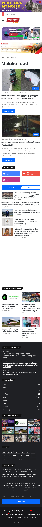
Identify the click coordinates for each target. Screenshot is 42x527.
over (4, 459)
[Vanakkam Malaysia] (13, 20)
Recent (30, 187)
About (13, 517)
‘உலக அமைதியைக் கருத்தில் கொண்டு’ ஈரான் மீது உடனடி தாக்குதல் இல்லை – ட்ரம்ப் (27, 211)
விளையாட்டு (6, 410)
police (14, 459)
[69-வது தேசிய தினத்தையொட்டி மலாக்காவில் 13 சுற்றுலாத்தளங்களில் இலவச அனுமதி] (8, 430)
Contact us (32, 517)
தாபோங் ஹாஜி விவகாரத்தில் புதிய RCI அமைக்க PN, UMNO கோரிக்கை (10, 306)
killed (20, 455)
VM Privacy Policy (22, 517)
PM (9, 459)
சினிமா (5, 403)
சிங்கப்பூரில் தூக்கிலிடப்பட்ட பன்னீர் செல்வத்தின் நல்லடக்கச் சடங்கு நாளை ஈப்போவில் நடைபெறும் (25, 221)
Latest (5, 384)
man (34, 455)
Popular (11, 187)
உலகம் (4, 397)
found (4, 455)
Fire (33, 452)
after (4, 452)
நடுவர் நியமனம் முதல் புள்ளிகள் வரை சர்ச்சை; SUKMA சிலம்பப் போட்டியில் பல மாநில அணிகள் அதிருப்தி (31, 307)
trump (26, 459)
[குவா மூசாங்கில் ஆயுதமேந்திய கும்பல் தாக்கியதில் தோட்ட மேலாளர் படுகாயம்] (8, 438)
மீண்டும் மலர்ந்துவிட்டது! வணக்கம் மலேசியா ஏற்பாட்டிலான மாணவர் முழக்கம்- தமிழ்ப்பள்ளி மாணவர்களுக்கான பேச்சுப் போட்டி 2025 (21, 203)
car (23, 452)
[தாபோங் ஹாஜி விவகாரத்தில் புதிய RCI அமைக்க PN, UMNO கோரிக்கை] (11, 297)
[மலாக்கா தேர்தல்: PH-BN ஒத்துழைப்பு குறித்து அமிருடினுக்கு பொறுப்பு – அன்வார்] (31, 322)
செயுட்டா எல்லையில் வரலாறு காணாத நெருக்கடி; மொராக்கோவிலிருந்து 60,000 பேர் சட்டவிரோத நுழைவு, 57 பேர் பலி (26, 195)
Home (5, 57)
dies (28, 452)
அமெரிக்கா (6, 391)
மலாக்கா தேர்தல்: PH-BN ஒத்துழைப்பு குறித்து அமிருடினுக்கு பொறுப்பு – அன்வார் (29, 332)
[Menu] (3, 21)
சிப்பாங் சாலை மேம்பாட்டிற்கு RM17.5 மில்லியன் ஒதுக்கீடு (10, 330)
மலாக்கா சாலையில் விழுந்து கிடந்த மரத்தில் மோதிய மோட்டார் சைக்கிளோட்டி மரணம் (20, 97)
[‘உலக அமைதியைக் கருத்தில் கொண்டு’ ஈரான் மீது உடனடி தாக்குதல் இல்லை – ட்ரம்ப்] (7, 213)
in (9, 455)
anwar (10, 452)
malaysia (27, 455)
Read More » (8, 111)
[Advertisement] (21, 263)
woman (33, 459)
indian (14, 455)
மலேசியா (5, 407)
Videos (5, 387)
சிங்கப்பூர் (5, 400)
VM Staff (5, 93)
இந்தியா (5, 394)
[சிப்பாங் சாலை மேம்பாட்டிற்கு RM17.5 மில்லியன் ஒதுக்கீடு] (11, 322)
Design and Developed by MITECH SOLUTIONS (25, 514)
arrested (17, 452)
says (20, 459)
